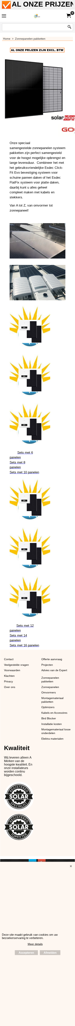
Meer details (35, 944)
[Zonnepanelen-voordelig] (36, 15)
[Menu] (4, 16)
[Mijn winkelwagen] (68, 15)
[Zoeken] (69, 27)
